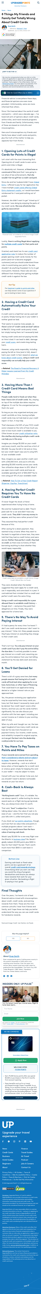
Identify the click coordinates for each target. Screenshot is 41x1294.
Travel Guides (27, 1153)
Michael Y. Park (22, 28)
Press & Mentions (15, 1177)
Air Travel (25, 1156)
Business (6, 1156)
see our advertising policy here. (20, 1245)
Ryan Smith (11, 26)
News (9, 10)
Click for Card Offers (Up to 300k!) (19, 93)
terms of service (21, 1024)
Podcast (24, 1160)
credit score (10, 342)
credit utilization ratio (28, 434)
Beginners (6, 1164)
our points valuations (23, 821)
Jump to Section (8, 72)
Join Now (20, 1019)
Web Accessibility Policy (21, 1175)
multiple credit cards (13, 244)
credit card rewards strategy (23, 867)
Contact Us (26, 1168)
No (28, 938)
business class (19, 839)
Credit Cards (7, 1153)
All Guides (18, 1172)
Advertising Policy (8, 83)
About (4, 1168)
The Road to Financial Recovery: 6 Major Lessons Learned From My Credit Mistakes (20, 371)
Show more (19, 1097)
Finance (24, 1149)
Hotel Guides (7, 1160)
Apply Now (22, 1060)
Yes (13, 938)
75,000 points (20, 1070)
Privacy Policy (7, 1172)
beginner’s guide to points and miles (21, 288)
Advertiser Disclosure (20, 6)
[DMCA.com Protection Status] (8, 1188)
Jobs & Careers (27, 1164)
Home (3, 10)
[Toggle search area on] (38, 3)
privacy (13, 1022)
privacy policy (10, 1024)
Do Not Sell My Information (23, 1180)
